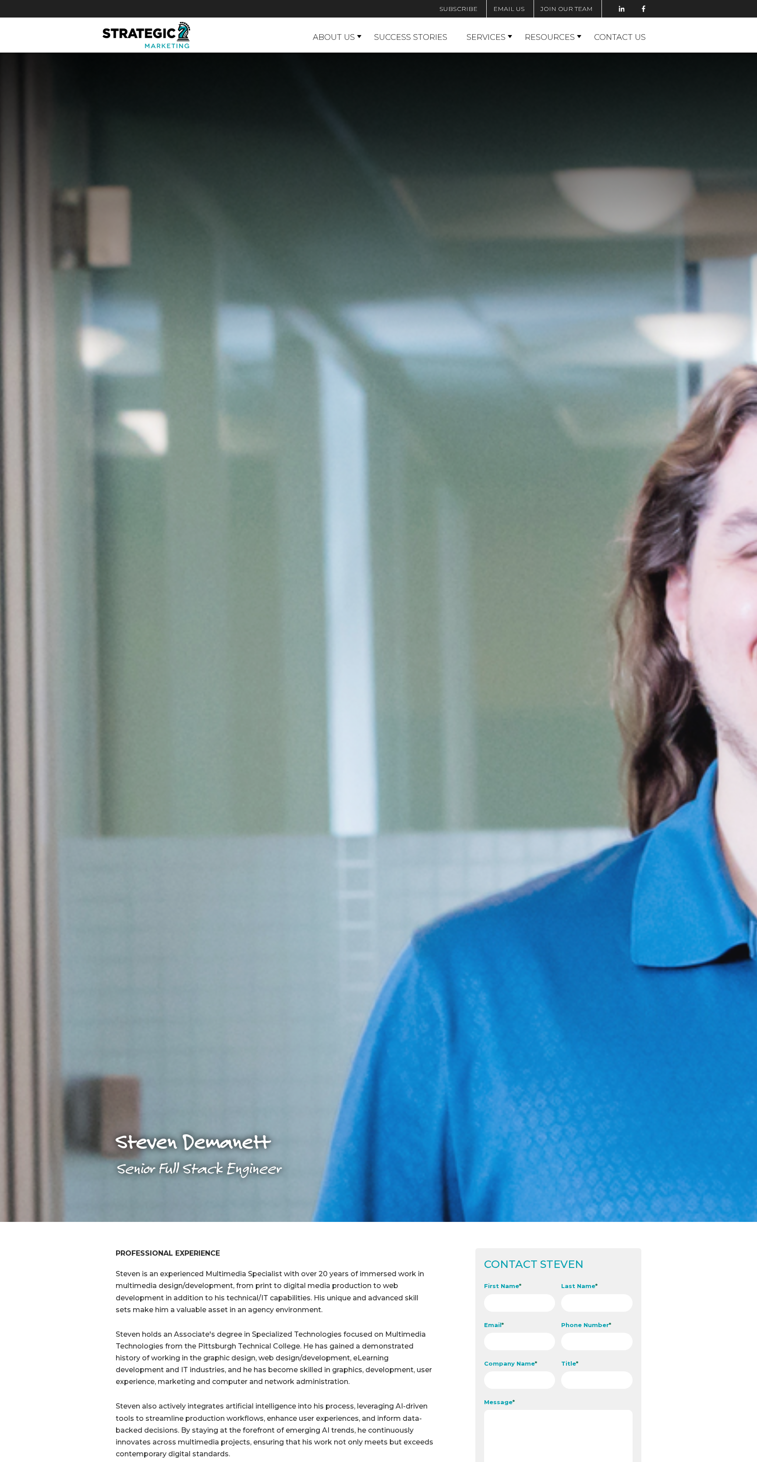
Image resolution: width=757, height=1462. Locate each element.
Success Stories (410, 37)
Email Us (509, 9)
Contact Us (620, 37)
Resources (550, 37)
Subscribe (458, 9)
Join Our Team (567, 9)
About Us (334, 37)
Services (486, 37)
